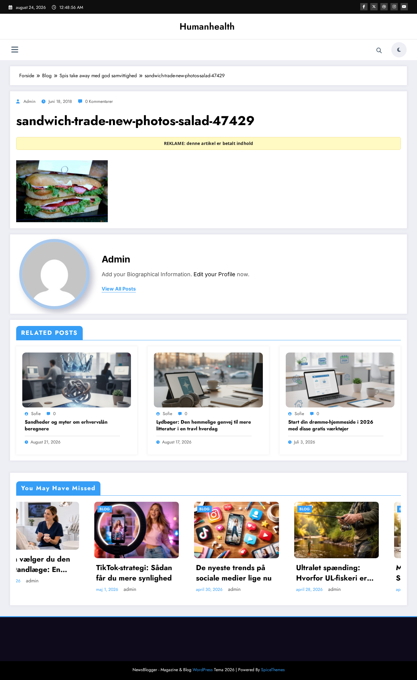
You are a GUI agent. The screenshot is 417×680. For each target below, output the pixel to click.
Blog (27, 509)
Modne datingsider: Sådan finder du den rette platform (353, 572)
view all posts (119, 289)
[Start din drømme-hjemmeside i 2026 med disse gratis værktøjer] (340, 379)
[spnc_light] (399, 49)
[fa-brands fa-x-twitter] (374, 6)
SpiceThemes (273, 670)
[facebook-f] (364, 6)
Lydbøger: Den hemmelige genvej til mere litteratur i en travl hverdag (203, 425)
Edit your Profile (214, 274)
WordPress (203, 670)
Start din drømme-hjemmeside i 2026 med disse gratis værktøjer (330, 425)
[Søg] (379, 50)
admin (29, 101)
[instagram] (394, 6)
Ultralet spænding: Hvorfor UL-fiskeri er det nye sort (253, 572)
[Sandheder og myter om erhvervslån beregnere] (76, 379)
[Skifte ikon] (14, 50)
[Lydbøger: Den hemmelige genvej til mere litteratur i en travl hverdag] (208, 379)
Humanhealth (207, 26)
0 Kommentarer (99, 101)
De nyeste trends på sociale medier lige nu (156, 572)
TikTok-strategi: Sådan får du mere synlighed (56, 572)
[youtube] (404, 6)
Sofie (36, 414)
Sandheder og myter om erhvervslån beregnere (66, 425)
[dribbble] (384, 6)
